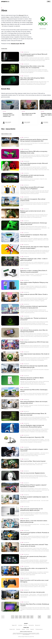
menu (49, 1)
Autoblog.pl (20, 625)
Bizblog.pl (25, 625)
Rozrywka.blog (31, 625)
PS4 (23, 43)
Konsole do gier (15, 43)
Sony (7, 17)
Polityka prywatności (39, 629)
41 (39, 616)
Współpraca (18, 629)
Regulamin (32, 629)
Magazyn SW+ (14, 625)
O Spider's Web (12, 629)
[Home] (5, 1)
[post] (10, 104)
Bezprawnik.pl (37, 625)
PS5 (21, 43)
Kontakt (27, 629)
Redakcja (23, 629)
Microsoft (21, 15)
